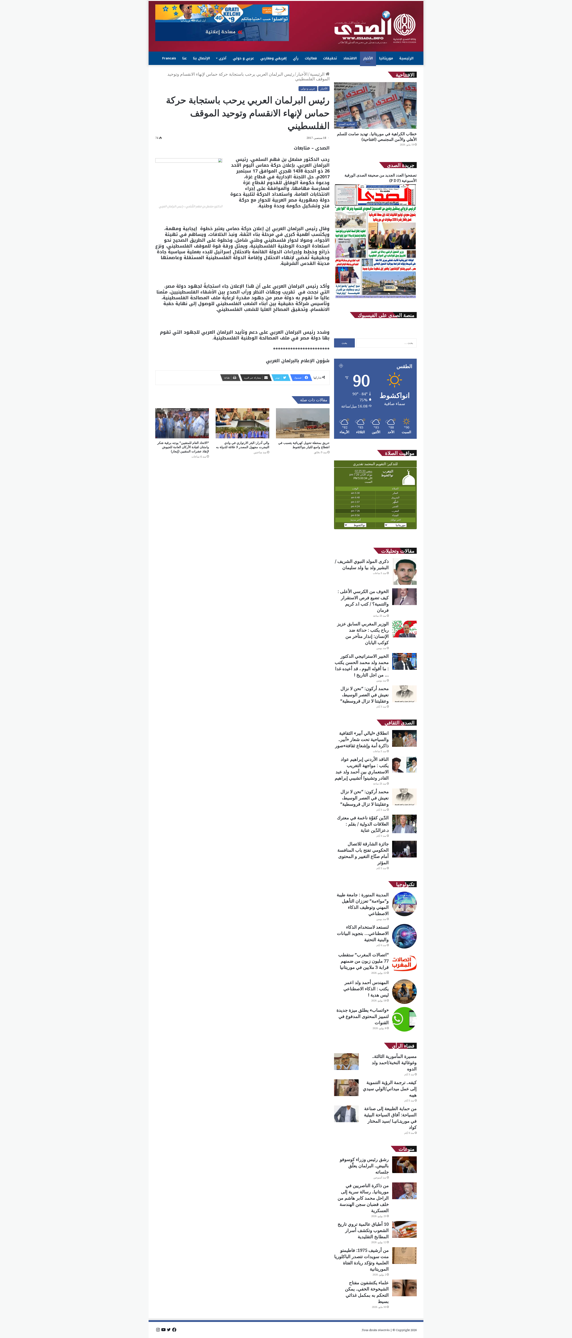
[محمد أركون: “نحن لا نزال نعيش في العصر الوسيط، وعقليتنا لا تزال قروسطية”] (404, 693)
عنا (184, 58)
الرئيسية (406, 58)
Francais (169, 58)
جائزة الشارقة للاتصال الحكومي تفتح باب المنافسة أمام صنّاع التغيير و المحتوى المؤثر (363, 853)
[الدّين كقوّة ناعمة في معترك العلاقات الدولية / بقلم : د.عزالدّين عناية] (404, 824)
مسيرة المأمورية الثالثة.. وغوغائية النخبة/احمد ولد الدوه (394, 1062)
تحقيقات (330, 58)
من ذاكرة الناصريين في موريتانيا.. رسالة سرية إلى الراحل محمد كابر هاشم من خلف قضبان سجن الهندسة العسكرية (363, 1197)
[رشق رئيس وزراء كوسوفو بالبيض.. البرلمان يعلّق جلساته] (404, 1164)
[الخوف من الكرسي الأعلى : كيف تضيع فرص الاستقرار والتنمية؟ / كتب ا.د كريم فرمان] (404, 596)
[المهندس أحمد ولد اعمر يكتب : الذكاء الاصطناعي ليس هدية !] (404, 991)
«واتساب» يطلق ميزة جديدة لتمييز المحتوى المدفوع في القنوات (362, 1016)
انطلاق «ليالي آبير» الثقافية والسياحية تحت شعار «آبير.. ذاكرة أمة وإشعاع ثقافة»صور (362, 739)
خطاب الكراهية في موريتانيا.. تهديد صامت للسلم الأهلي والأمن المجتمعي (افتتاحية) (377, 136)
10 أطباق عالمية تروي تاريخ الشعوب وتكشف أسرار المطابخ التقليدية (363, 1230)
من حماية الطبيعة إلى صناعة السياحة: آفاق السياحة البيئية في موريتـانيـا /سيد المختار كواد (390, 1117)
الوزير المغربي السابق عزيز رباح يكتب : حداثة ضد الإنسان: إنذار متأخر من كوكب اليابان (363, 633)
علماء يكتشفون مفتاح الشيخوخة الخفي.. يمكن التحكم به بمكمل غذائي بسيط (367, 1292)
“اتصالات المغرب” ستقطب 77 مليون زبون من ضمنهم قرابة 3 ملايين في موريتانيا (363, 961)
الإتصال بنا (201, 58)
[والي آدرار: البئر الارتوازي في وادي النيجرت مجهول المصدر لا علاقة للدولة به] (242, 423)
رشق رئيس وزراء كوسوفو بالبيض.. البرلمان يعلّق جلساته (364, 1165)
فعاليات (311, 58)
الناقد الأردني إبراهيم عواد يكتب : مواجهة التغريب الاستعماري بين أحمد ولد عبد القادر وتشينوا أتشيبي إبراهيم (362, 768)
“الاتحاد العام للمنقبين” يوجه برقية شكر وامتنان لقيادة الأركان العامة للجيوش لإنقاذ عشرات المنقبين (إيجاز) (183, 447)
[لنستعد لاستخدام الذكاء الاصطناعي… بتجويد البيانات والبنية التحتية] (404, 936)
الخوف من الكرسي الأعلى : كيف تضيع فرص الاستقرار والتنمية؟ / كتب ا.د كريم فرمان (363, 600)
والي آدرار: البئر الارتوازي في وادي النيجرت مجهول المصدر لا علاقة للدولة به (242, 445)
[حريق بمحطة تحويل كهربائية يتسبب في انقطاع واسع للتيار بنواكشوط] (303, 423)
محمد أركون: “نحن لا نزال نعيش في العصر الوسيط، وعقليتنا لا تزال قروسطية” (364, 694)
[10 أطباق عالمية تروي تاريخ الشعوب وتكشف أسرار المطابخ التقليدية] (404, 1229)
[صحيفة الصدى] (375, 27)
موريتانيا (386, 58)
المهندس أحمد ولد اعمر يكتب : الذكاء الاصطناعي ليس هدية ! (366, 988)
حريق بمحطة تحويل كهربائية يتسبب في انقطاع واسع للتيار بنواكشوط (304, 445)
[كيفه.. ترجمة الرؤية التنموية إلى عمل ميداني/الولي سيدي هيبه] (346, 1087)
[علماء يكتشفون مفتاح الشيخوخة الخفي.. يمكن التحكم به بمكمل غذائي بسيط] (404, 1288)
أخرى (222, 58)
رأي (296, 58)
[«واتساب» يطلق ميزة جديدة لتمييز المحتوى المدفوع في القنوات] (404, 1019)
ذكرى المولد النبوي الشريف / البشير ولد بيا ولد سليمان (362, 564)
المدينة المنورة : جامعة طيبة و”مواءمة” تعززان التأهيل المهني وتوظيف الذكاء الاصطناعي (363, 904)
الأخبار (368, 58)
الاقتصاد (350, 58)
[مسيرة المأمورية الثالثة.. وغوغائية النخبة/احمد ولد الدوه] (346, 1061)
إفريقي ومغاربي (273, 58)
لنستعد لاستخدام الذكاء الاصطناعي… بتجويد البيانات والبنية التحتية (363, 933)
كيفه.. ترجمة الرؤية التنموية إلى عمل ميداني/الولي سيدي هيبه (390, 1088)
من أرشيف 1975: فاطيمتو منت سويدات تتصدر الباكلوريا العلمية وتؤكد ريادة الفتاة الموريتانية (361, 1259)
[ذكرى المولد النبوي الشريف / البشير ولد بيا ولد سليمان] (404, 571)
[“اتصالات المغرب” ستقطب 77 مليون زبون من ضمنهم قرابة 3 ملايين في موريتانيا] (404, 964)
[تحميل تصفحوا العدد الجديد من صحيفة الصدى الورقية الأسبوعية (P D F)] (375, 298)
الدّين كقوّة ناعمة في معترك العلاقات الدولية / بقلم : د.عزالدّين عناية (363, 824)
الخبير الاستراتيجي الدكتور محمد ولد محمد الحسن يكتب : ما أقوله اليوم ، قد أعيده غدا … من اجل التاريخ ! (362, 665)
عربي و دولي (243, 58)
